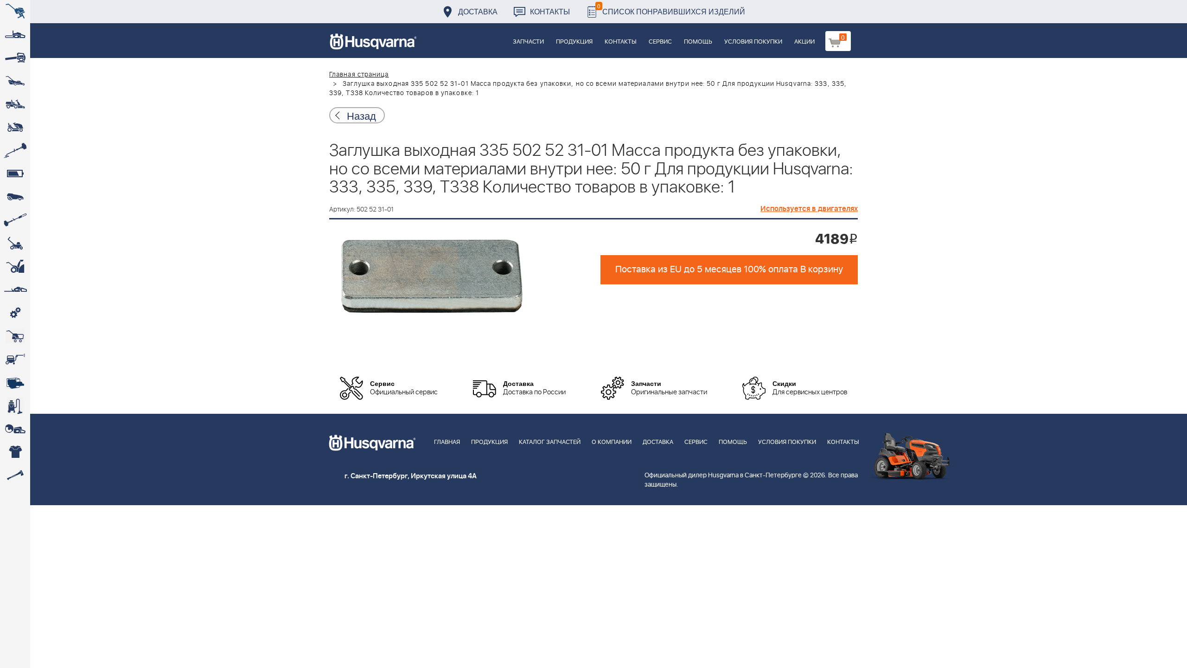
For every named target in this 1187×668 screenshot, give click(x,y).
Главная (447, 442)
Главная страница (359, 74)
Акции (804, 42)
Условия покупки (753, 42)
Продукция (574, 42)
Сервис (660, 42)
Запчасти (528, 42)
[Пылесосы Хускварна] (15, 406)
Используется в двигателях (809, 208)
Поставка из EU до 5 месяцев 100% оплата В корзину (729, 269)
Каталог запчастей (550, 442)
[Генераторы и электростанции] (15, 336)
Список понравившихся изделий (671, 9)
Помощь (698, 42)
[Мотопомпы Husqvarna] (15, 382)
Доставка (478, 11)
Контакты (550, 11)
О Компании (612, 442)
